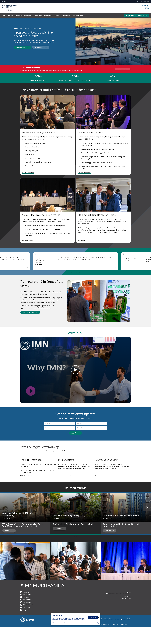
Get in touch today (121, 69)
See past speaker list (84, 172)
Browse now (99, 476)
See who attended (28, 172)
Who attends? (21, 47)
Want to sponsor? (28, 312)
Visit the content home (27, 476)
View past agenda (27, 240)
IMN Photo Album (28, 605)
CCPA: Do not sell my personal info (120, 619)
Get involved (82, 240)
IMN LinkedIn (27, 594)
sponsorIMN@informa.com (41, 308)
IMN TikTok (26, 607)
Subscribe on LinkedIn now (66, 476)
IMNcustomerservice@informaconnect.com (118, 594)
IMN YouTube (27, 602)
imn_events (26, 597)
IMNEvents (26, 592)
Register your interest (135, 16)
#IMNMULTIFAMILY (42, 586)
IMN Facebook (27, 600)
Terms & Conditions (101, 619)
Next (147, 507)
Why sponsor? (39, 47)
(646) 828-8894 (126, 598)
